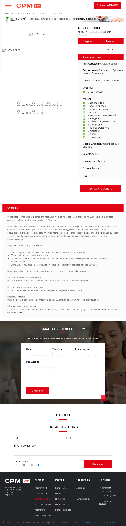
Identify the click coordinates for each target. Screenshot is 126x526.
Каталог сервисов (43, 515)
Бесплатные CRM (42, 499)
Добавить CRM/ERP (107, 5)
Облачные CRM (42, 493)
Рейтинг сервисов (63, 510)
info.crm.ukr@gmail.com (107, 495)
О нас (78, 493)
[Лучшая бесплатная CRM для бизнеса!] (63, 19)
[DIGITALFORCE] (37, 73)
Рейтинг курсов (62, 504)
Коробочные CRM (43, 504)
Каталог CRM (41, 488)
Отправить (38, 390)
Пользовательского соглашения (97, 522)
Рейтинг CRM (61, 488)
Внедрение (80, 488)
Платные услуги (83, 499)
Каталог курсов (42, 510)
